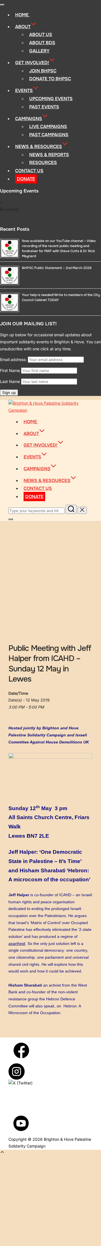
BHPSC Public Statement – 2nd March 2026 (56, 268)
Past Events (44, 107)
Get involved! (32, 63)
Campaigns (28, 119)
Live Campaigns (48, 126)
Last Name (10, 381)
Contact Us (29, 171)
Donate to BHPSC (50, 79)
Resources (43, 162)
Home (22, 15)
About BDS (42, 43)
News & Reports (49, 155)
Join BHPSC (42, 71)
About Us (40, 34)
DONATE (26, 179)
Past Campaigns (48, 135)
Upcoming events (51, 99)
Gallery (39, 51)
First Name (10, 370)
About (23, 27)
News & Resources (38, 146)
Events (24, 90)
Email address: (14, 359)
